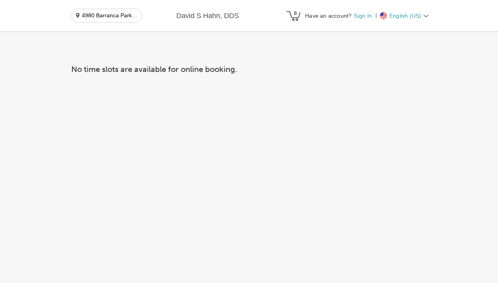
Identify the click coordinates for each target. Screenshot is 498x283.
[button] (207, 16)
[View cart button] (293, 16)
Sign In (363, 16)
